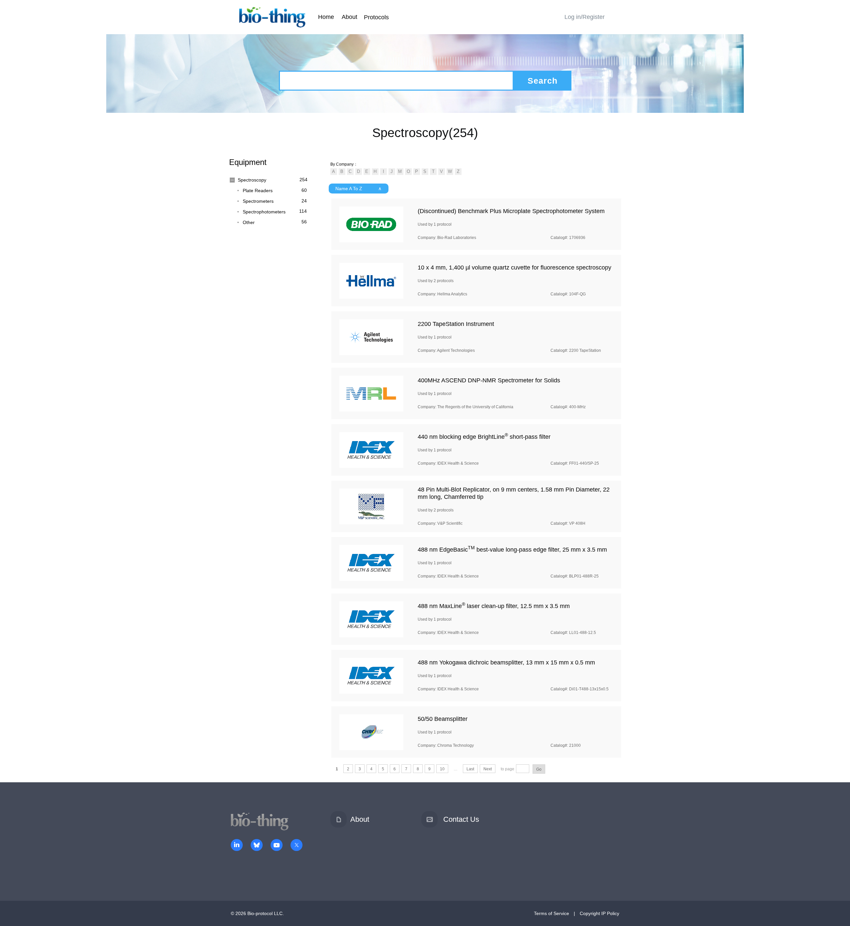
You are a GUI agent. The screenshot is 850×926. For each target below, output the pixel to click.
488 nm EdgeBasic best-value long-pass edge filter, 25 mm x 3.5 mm (512, 549)
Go (539, 769)
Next (487, 769)
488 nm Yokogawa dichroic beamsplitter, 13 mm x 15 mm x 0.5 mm (506, 662)
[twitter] (296, 845)
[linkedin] (237, 845)
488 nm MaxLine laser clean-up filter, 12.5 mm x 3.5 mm (494, 606)
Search (542, 80)
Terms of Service (551, 913)
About (349, 17)
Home (326, 17)
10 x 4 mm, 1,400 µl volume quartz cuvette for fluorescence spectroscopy (514, 267)
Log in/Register (584, 17)
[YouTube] (277, 845)
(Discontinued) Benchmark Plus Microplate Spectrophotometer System (511, 211)
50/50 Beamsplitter (443, 719)
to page (507, 769)
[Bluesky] (257, 845)
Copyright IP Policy (599, 913)
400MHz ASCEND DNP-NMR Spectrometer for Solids (489, 380)
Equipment (248, 162)
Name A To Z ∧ (358, 188)
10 (442, 769)
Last (470, 769)
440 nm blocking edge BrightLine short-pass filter (484, 436)
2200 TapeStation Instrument (456, 324)
